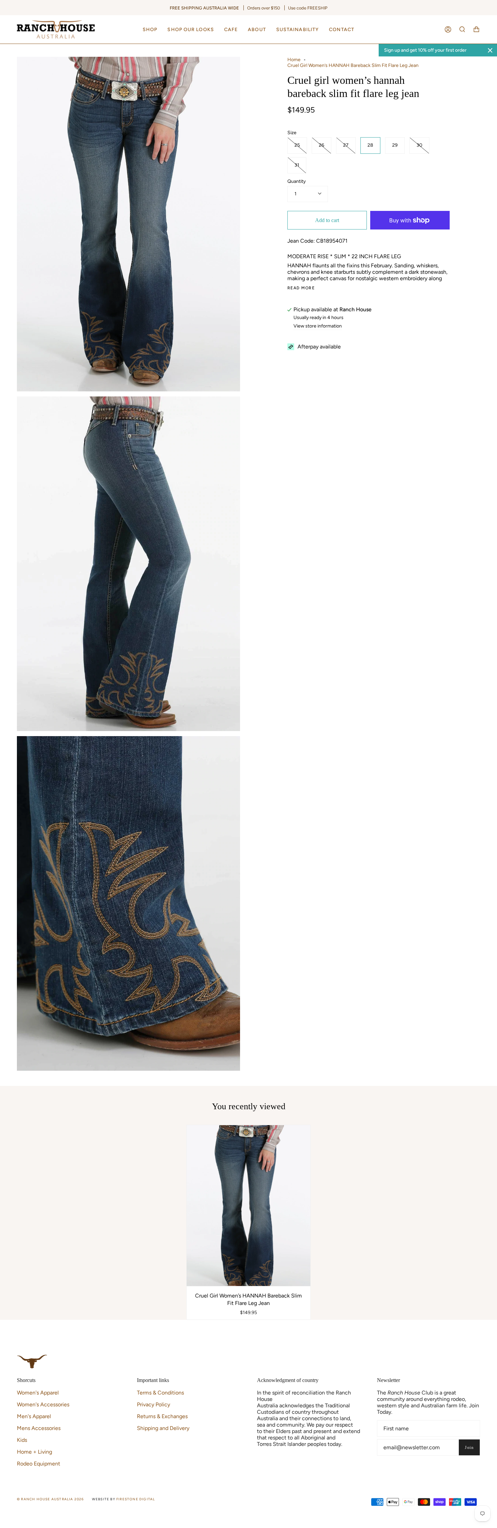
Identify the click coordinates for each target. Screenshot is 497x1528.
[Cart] (476, 29)
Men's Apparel (34, 1416)
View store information (317, 326)
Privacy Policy (153, 1404)
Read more (301, 288)
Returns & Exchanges (162, 1416)
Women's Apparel (38, 1392)
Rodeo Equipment (38, 1463)
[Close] (490, 50)
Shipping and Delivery (163, 1428)
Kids (22, 1440)
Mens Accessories (39, 1428)
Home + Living (34, 1452)
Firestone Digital (135, 1499)
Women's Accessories (43, 1404)
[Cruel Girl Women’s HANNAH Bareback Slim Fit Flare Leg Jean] (248, 1205)
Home (294, 60)
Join (469, 1447)
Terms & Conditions (160, 1392)
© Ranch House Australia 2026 (50, 1499)
